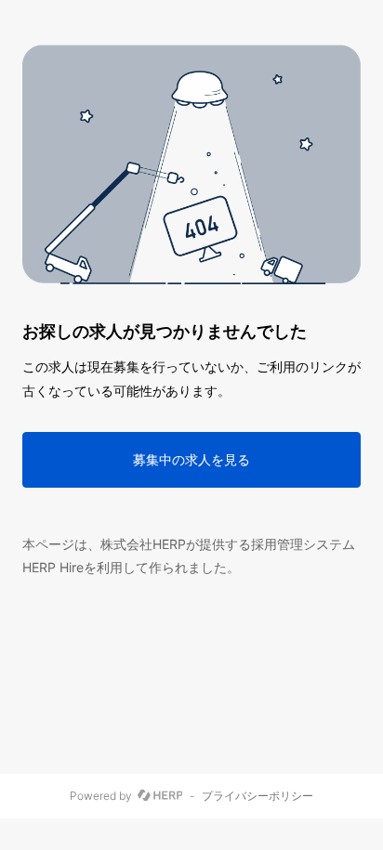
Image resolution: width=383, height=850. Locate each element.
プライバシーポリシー (257, 796)
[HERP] (160, 796)
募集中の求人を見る (191, 459)
